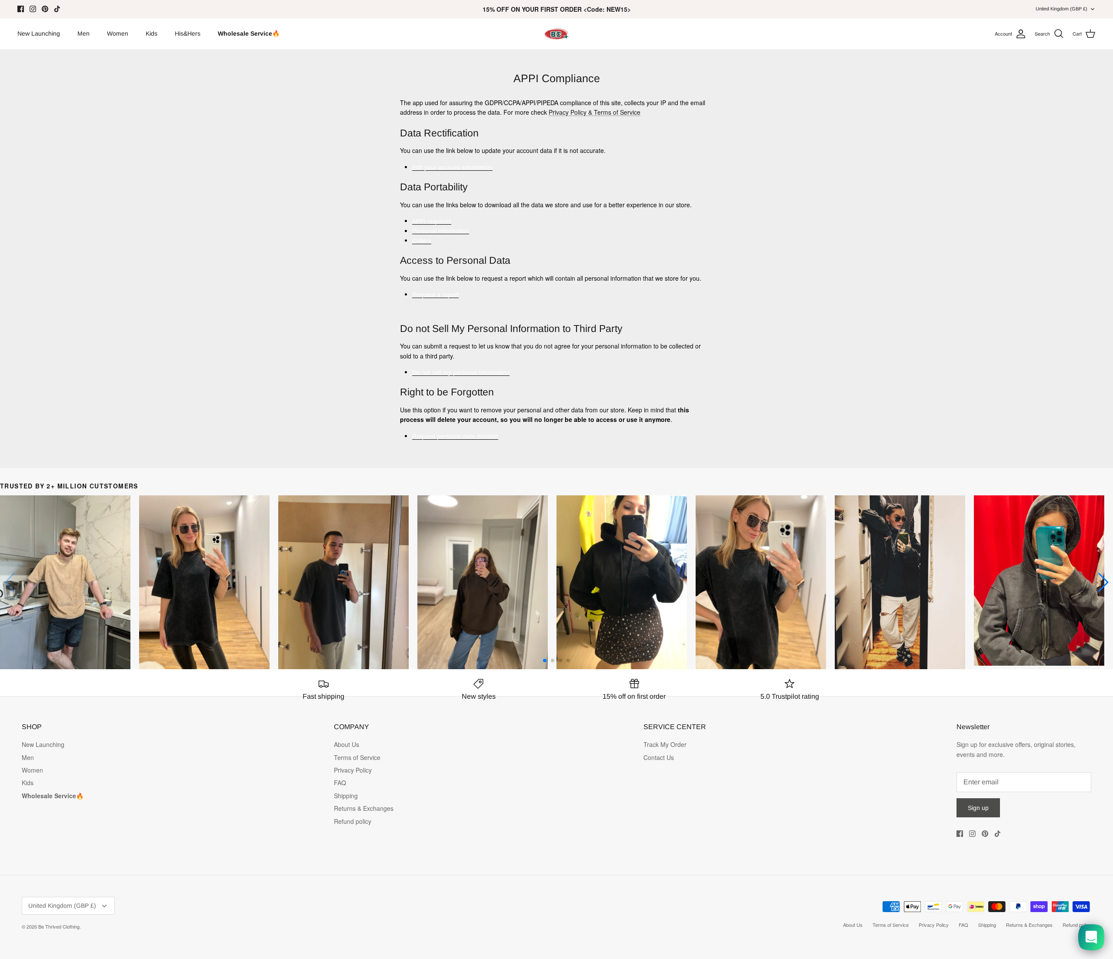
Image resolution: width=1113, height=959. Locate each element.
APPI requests (431, 221)
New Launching (38, 33)
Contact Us (658, 757)
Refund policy (352, 821)
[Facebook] (20, 9)
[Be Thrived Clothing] (556, 34)
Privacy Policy (353, 770)
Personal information (440, 231)
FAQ (340, 782)
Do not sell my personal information (461, 372)
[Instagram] (33, 9)
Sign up (978, 807)
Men (83, 33)
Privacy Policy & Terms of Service (594, 112)
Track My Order (664, 744)
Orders (421, 241)
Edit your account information (452, 167)
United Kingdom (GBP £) (1061, 8)
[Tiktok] (57, 9)
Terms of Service (357, 757)
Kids (151, 33)
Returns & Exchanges (363, 808)
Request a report (435, 295)
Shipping (346, 795)
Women (117, 33)
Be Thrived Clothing (59, 926)
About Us (346, 744)
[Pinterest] (45, 9)
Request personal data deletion (455, 436)
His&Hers (187, 33)
